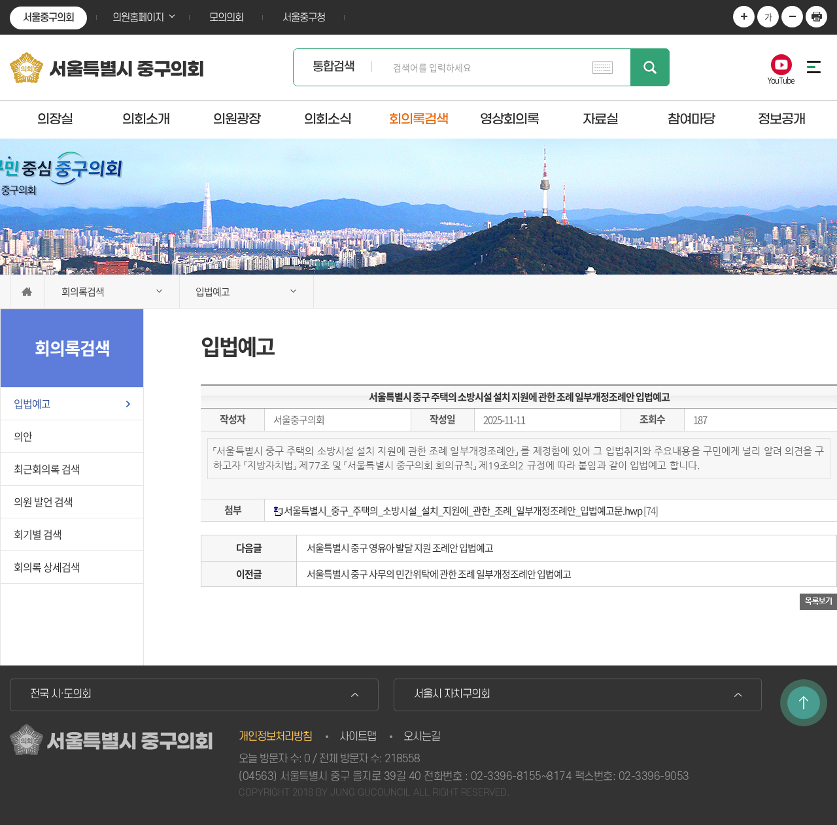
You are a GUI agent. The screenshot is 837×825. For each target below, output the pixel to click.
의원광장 (236, 119)
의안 (23, 436)
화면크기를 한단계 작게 (792, 16)
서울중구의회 (48, 18)
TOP (803, 702)
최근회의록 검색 (47, 469)
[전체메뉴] (810, 67)
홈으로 (27, 291)
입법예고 (32, 403)
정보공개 (781, 119)
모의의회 (226, 18)
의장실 (55, 119)
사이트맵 (357, 737)
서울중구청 (303, 18)
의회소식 (327, 119)
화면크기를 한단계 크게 (744, 16)
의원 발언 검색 (43, 501)
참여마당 (691, 119)
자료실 (600, 119)
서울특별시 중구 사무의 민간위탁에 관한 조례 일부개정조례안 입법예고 (439, 574)
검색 (650, 67)
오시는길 (421, 737)
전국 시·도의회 (60, 694)
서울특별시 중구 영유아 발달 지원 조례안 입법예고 (400, 548)
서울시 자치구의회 (452, 694)
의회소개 (145, 119)
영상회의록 (509, 119)
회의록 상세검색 (47, 567)
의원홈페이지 (137, 18)
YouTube (781, 79)
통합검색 (333, 67)
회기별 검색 (37, 534)
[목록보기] (818, 601)
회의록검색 (418, 119)
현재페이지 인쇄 (816, 16)
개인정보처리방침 (275, 737)
